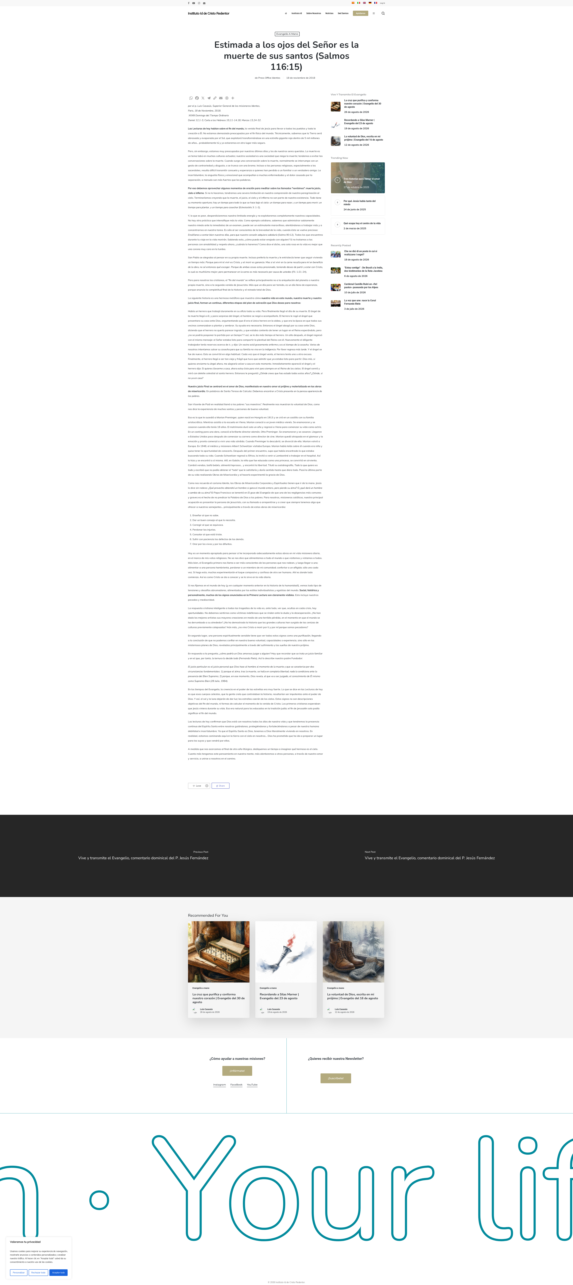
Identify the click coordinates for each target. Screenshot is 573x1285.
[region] (39, 1258)
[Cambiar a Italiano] (358, 3)
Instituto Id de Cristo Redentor (208, 13)
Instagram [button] (219, 1084)
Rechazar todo (38, 1272)
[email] (204, 3)
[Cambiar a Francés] (375, 3)
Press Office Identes (269, 77)
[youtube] (193, 3)
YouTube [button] (252, 1084)
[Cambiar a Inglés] (364, 3)
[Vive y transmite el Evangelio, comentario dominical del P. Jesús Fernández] (143, 856)
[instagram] (199, 3)
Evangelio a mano (287, 34)
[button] (237, 1071)
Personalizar (19, 1272)
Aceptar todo (58, 1272)
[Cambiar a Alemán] (370, 3)
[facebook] (188, 3)
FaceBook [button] (236, 1084)
